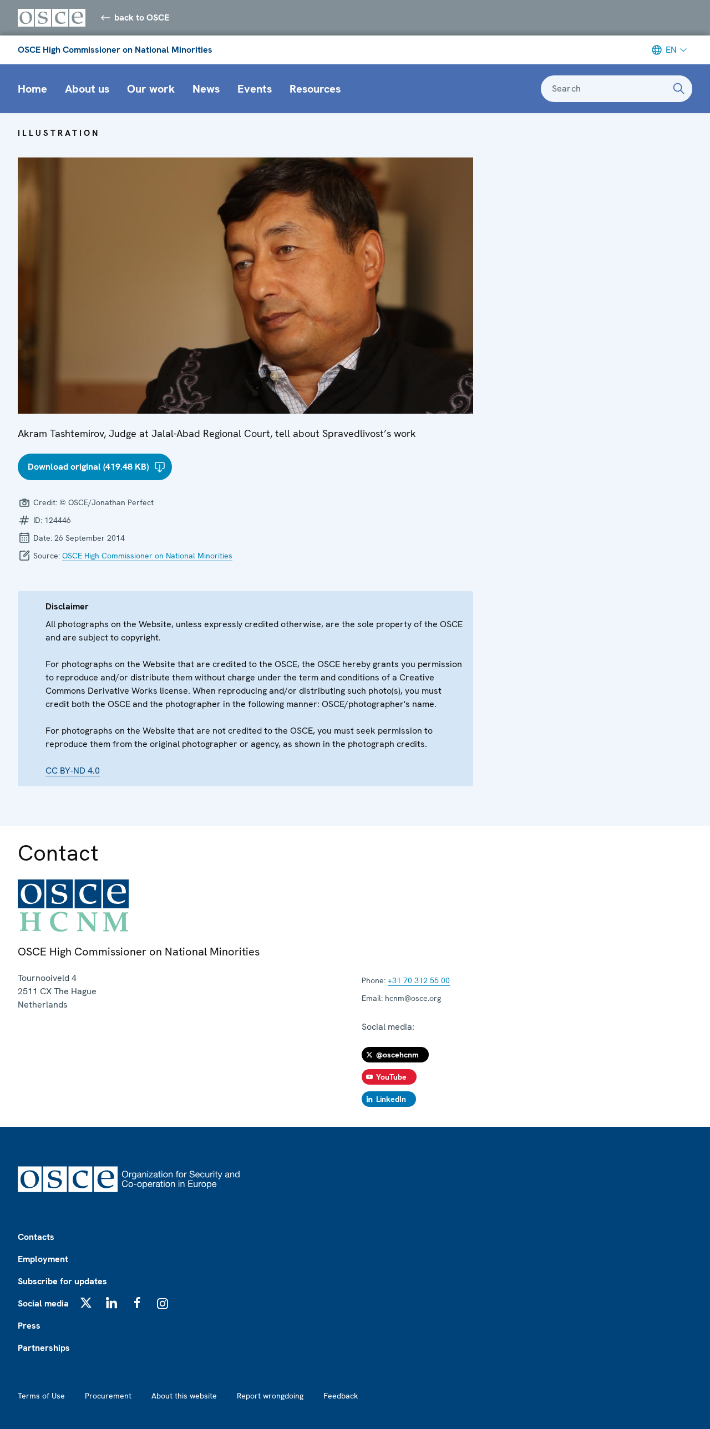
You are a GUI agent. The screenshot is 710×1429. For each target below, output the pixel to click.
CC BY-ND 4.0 (72, 770)
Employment (43, 1259)
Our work (151, 89)
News (206, 89)
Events (254, 89)
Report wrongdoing (270, 1396)
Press (29, 1325)
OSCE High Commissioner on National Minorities (115, 49)
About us (87, 89)
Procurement (108, 1396)
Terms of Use (41, 1396)
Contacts (36, 1237)
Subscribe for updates (62, 1281)
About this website (184, 1396)
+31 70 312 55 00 (419, 980)
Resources (315, 89)
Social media (43, 1303)
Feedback (340, 1396)
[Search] (679, 88)
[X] (86, 1302)
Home (32, 89)
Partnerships (44, 1348)
